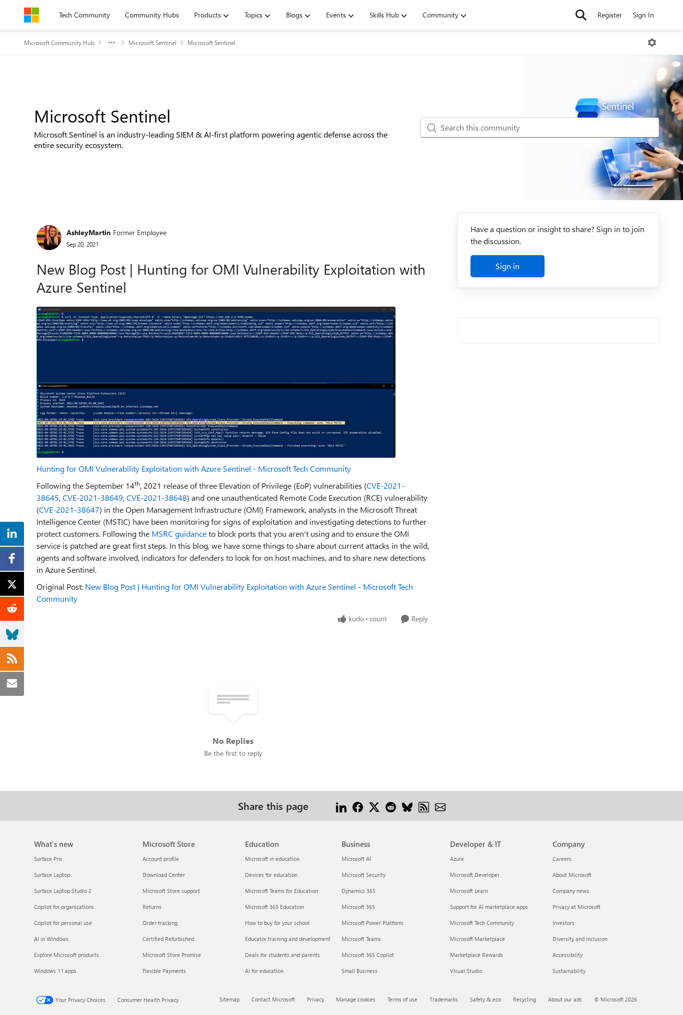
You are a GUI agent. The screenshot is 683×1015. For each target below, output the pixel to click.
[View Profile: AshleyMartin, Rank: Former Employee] (49, 237)
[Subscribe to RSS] (423, 805)
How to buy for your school (277, 922)
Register (610, 15)
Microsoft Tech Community (482, 922)
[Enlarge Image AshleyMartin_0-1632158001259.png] (216, 382)
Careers (562, 858)
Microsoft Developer (475, 874)
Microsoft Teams (361, 938)
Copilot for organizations (64, 906)
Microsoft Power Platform (372, 922)
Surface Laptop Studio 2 (63, 890)
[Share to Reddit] (391, 805)
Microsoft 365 (358, 906)
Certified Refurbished (168, 938)
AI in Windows (51, 938)
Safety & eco (485, 999)
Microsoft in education (272, 858)
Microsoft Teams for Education (281, 890)
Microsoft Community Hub (59, 43)
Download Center (163, 874)
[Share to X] (374, 805)
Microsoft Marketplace (477, 938)
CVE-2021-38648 (156, 497)
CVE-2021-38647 (69, 509)
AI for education (264, 970)
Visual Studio (466, 970)
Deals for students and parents (282, 954)
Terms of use (403, 999)
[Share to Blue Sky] (407, 805)
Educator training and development (287, 938)
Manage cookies (356, 999)
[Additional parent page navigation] (112, 43)
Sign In (643, 15)
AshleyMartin (88, 232)
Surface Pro (48, 858)
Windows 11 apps (55, 970)
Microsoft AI (356, 858)
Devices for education (271, 874)
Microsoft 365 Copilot (368, 954)
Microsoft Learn (469, 890)
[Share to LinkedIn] (341, 805)
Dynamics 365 (359, 890)
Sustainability (569, 970)
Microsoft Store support (171, 890)
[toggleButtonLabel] (652, 43)
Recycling (524, 999)
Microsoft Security (364, 874)
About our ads (565, 999)
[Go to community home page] (31, 15)
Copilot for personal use (63, 922)
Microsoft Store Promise (171, 954)
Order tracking (160, 922)
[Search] (581, 15)
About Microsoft (572, 874)
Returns (152, 906)
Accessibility (567, 954)
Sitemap (230, 999)
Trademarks (444, 999)
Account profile (160, 858)
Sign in (508, 266)
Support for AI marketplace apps (489, 906)
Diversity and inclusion (580, 938)
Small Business (360, 970)
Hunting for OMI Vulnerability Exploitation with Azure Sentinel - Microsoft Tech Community (193, 468)
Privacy (315, 999)
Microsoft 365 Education (274, 906)
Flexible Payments (164, 970)
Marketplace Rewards (476, 954)
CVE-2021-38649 (92, 497)
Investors (563, 922)
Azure (457, 858)
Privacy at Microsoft (576, 906)
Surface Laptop (52, 874)
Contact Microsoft (273, 999)
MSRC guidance (179, 533)
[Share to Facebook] (357, 805)
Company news (570, 890)
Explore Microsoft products (66, 954)
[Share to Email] (440, 805)
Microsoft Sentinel (152, 43)
